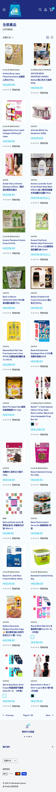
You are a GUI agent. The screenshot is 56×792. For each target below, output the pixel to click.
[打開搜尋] (40, 9)
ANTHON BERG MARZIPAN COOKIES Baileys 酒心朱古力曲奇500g (41, 78)
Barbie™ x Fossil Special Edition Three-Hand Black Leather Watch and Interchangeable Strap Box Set (42, 413)
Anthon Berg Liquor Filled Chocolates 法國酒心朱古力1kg (14, 76)
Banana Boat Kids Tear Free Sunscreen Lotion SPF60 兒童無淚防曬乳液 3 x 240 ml (14, 355)
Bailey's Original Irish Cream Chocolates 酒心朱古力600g (41, 299)
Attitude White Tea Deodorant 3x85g (39, 131)
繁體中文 (7, 760)
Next (48, 715)
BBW (4, 518)
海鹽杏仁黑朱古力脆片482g (13, 473)
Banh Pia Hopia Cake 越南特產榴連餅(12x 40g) (14, 408)
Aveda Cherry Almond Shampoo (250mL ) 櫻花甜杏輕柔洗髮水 (13, 186)
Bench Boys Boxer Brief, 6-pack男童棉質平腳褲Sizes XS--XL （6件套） (13, 687)
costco (34, 236)
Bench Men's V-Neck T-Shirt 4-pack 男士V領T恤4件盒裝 (42, 687)
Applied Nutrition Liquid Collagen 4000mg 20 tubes (13, 133)
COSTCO (34, 293)
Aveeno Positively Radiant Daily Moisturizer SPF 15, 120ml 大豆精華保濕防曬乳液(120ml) (42, 245)
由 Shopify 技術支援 (10, 786)
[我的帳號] (45, 9)
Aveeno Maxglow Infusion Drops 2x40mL (14, 241)
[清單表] (52, 37)
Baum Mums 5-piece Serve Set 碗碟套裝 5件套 (41, 525)
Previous (10, 715)
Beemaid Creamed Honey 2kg (42, 577)
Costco (34, 126)
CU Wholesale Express (41, 70)
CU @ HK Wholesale (11, 70)
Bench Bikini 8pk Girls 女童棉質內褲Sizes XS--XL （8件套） (41, 629)
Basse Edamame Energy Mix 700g (41, 473)
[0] (51, 9)
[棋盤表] (47, 37)
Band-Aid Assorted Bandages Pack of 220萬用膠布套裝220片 (41, 353)
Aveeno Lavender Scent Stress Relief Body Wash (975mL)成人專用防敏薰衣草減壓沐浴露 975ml (41, 188)
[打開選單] (4, 10)
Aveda (5, 180)
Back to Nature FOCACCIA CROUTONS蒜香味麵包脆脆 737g (13, 299)
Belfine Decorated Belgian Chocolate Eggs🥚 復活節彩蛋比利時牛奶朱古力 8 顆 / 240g (13, 631)
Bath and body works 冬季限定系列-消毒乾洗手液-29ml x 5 (13, 525)
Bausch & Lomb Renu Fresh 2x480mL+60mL (13, 577)
